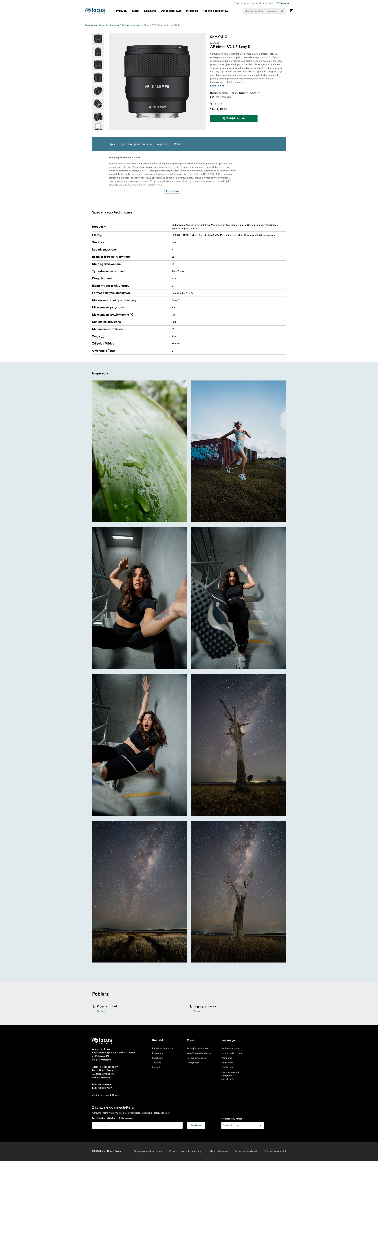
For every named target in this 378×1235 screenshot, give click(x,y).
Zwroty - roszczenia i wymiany (185, 1151)
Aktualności (268, 3)
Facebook (157, 1057)
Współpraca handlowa (199, 1053)
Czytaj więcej (217, 85)
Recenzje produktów (215, 11)
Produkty (121, 11)
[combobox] (264, 11)
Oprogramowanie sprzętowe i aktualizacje (230, 1076)
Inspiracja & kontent (231, 1053)
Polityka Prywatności (275, 1151)
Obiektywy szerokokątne (131, 25)
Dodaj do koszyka (236, 118)
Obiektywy (114, 25)
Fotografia (103, 25)
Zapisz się (196, 1125)
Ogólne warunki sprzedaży (148, 1151)
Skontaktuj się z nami (251, 3)
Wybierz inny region (232, 1118)
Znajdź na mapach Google (106, 1095)
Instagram (157, 1053)
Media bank (227, 1067)
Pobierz (101, 1011)
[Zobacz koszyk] (291, 11)
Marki (135, 11)
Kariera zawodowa (196, 1057)
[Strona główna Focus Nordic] (95, 11)
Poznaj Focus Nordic (197, 1048)
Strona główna (91, 25)
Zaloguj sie (284, 3)
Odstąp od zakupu (218, 1151)
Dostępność (193, 1062)
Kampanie (150, 11)
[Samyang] (218, 36)
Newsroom (227, 1062)
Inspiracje (192, 11)
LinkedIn (156, 1067)
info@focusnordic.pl (162, 1048)
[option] (98, 39)
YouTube (156, 1062)
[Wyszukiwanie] (282, 11)
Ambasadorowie (171, 11)
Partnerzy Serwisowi (246, 1151)
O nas (236, 3)
